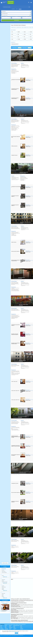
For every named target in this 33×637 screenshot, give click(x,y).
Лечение (14, 624)
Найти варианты (16, 20)
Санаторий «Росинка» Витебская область (21, 536)
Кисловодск (6, 629)
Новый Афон (11, 627)
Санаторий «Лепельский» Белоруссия (22, 417)
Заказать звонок (10, 1)
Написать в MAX (10, 3)
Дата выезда (24, 47)
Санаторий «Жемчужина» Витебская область (24, 172)
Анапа (5, 627)
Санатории (6, 624)
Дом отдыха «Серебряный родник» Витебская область (25, 472)
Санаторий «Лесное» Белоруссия (23, 115)
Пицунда (10, 628)
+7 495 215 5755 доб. (4, 610)
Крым (1, 625)
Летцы (3, 594)
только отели (3, 571)
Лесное (3, 580)
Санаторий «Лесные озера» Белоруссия (23, 305)
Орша (2, 595)
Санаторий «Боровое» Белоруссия (22, 60)
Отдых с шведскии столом (25, 27)
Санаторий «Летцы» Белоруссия (21, 278)
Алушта (1, 627)
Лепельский (3, 593)
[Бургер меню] (31, 2)
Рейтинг (17, 624)
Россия (6, 625)
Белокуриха (6, 628)
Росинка (3, 596)
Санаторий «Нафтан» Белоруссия (22, 361)
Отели (9, 624)
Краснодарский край (16, 625)
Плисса (3, 575)
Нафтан (3, 588)
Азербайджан (2, 629)
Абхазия (10, 625)
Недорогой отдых (13, 27)
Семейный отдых (19, 27)
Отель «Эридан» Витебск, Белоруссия (23, 519)
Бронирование (23, 624)
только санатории (4, 572)
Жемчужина (3, 579)
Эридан (3, 589)
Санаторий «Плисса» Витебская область (25, 222)
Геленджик (14, 628)
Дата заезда (14, 47)
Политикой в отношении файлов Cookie (13, 631)
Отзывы (20, 624)
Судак (21, 627)
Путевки (11, 624)
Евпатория (2, 628)
